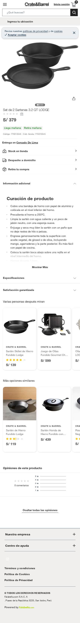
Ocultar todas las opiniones (40, 510)
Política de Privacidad (18, 580)
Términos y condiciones (19, 568)
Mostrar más (40, 267)
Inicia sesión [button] (62, 4)
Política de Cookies (17, 574)
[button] (40, 13)
